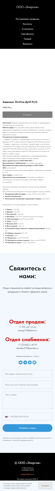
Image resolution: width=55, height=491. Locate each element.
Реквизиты (27, 44)
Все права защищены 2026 (26, 479)
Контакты (27, 24)
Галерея (27, 39)
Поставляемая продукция (27, 19)
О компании (27, 29)
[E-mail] (21, 362)
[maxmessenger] (30, 362)
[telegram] (25, 362)
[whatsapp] (34, 362)
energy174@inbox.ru (27, 474)
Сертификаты (27, 34)
